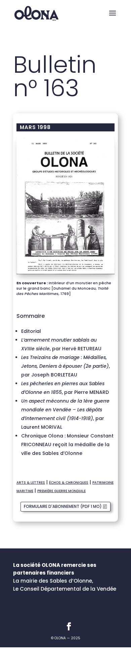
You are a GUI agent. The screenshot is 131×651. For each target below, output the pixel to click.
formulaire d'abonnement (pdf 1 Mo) (63, 506)
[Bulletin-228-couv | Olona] (65, 274)
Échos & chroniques (68, 482)
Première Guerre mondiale (61, 490)
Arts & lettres (30, 482)
